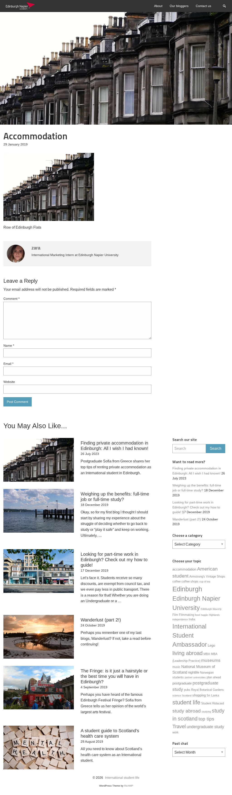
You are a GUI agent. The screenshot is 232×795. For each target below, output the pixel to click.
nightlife (193, 672)
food (197, 615)
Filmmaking (186, 614)
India (192, 619)
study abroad (186, 711)
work (175, 732)
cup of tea (204, 581)
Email (8, 363)
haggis (204, 615)
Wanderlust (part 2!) (186, 519)
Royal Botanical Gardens (207, 689)
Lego (211, 645)
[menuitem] (158, 6)
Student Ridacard (212, 703)
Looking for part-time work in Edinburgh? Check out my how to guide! (196, 507)
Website (9, 382)
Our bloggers (179, 6)
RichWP (128, 785)
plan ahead (214, 677)
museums (210, 660)
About (158, 6)
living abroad (187, 653)
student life (186, 702)
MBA (206, 654)
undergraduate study (205, 727)
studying (206, 711)
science (176, 695)
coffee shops (189, 581)
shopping (199, 695)
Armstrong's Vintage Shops (207, 576)
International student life (122, 777)
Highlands (214, 615)
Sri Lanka (213, 695)
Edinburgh (187, 589)
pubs (187, 689)
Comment (11, 298)
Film (175, 614)
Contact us (203, 6)
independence (180, 619)
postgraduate (182, 683)
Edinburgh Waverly (211, 609)
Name (8, 345)
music (176, 667)
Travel (179, 726)
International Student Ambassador (189, 635)
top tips (206, 719)
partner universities (195, 677)
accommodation (184, 569)
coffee (176, 581)
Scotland (186, 695)
